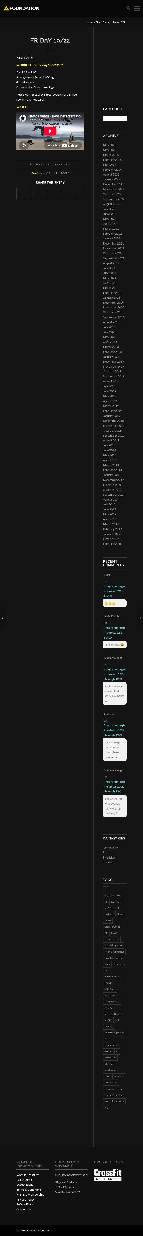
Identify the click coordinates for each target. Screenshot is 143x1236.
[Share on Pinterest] (43, 193)
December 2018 (113, 420)
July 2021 (109, 268)
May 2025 (109, 149)
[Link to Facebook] (112, 1230)
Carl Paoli (109, 914)
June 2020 (109, 332)
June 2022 (109, 213)
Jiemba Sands (60, 172)
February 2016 (112, 543)
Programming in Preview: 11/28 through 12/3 (115, 674)
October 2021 (112, 253)
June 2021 (109, 273)
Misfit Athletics (112, 1001)
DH (106, 933)
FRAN (107, 964)
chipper (121, 914)
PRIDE (107, 1039)
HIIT (107, 970)
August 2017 (111, 499)
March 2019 (111, 406)
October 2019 (112, 371)
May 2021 (109, 278)
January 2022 (111, 238)
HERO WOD (119, 964)
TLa (120, 1089)
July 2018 (109, 445)
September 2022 (113, 199)
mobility (108, 1007)
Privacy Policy (25, 1199)
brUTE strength (112, 908)
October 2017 (112, 489)
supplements (111, 1070)
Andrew (64, 164)
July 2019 (109, 386)
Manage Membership (30, 1194)
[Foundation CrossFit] (21, 8)
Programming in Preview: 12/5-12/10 (115, 591)
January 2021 (111, 297)
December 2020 (113, 302)
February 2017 (112, 529)
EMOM (108, 939)
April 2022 (110, 223)
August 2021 (111, 263)
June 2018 (109, 450)
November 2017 (113, 484)
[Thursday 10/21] (3, 618)
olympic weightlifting (114, 1032)
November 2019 (113, 366)
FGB (117, 939)
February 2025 (112, 159)
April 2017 (110, 519)
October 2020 (112, 312)
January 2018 (111, 475)
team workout (111, 1082)
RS (117, 1051)
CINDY (108, 920)
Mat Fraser (110, 995)
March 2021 (111, 287)
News (106, 852)
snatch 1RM (110, 1057)
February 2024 (112, 169)
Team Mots (119, 1076)
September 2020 (113, 317)
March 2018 (111, 465)
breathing (116, 902)
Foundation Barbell (114, 958)
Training (108, 862)
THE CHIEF (110, 1089)
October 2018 (112, 430)
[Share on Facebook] (20, 193)
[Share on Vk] (65, 193)
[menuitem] (126, 8)
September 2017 (113, 494)
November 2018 (113, 425)
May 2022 (109, 218)
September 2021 (113, 258)
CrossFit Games (112, 926)
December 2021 (113, 243)
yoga (107, 1107)
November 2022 (113, 189)
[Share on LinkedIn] (50, 193)
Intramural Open (113, 976)
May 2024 (109, 164)
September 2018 (113, 435)
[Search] (126, 8)
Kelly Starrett (111, 989)
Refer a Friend (25, 1204)
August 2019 (111, 381)
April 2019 (110, 401)
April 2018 (110, 460)
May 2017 (109, 514)
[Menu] (135, 8)
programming (111, 1045)
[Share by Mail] (80, 193)
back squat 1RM (112, 895)
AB (106, 889)
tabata (108, 1076)
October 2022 (112, 194)
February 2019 (112, 410)
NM (117, 1020)
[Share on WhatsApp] (35, 193)
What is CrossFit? (27, 1175)
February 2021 (112, 292)
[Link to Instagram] (118, 1230)
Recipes (108, 1051)
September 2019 (113, 376)
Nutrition (109, 857)
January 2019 (111, 415)
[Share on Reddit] (73, 193)
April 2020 (110, 342)
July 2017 (109, 504)
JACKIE (108, 983)
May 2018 (109, 455)
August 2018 (111, 440)
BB (106, 902)
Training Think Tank (114, 1095)
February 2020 (112, 351)
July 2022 (109, 209)
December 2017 (113, 479)
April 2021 (110, 282)
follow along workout (114, 951)
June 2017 (109, 509)
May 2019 (109, 396)
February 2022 (112, 233)
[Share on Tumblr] (57, 193)
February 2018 (112, 469)
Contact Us (23, 1209)
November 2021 (113, 248)
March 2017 (111, 524)
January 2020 (111, 356)
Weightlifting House (114, 1101)
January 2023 (111, 179)
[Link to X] (124, 1230)
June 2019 (109, 391)
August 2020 (111, 322)
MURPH (108, 1020)
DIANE (114, 933)
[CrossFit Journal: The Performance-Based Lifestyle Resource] (108, 1180)
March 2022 (111, 228)
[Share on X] (28, 193)
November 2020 (113, 307)
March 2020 (111, 346)
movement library (113, 1014)
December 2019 (113, 361)
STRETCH (109, 1064)
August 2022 (111, 204)
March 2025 (111, 154)
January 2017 (111, 534)
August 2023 (111, 174)
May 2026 (109, 145)
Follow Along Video (113, 945)
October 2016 (112, 539)
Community (110, 847)
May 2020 (109, 337)
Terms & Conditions (29, 1189)
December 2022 (113, 184)
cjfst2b (44, 172)
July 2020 (109, 327)
